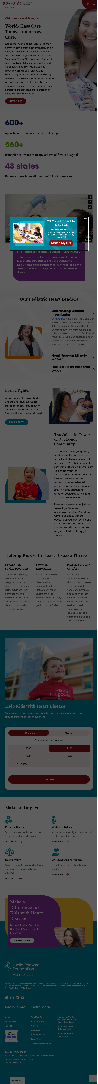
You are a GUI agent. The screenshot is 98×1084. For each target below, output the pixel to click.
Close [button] (85, 219)
